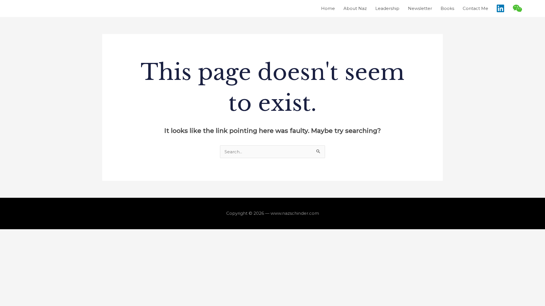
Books (447, 8)
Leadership (387, 8)
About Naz (355, 8)
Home (328, 8)
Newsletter (420, 8)
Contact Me (475, 8)
